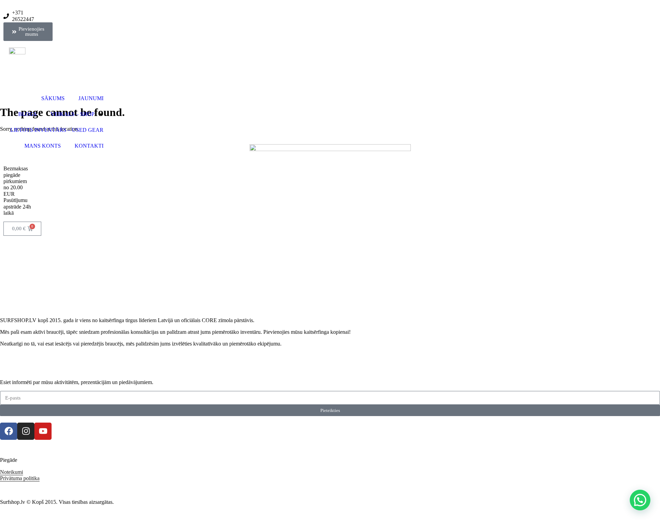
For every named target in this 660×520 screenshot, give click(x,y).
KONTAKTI (89, 146)
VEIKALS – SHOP (73, 114)
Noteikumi (11, 472)
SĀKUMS (53, 98)
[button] (640, 500)
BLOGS (27, 114)
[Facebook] (8, 431)
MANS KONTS (42, 146)
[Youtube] (43, 431)
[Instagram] (25, 431)
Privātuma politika (20, 478)
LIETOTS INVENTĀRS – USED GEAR (56, 130)
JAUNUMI (90, 98)
